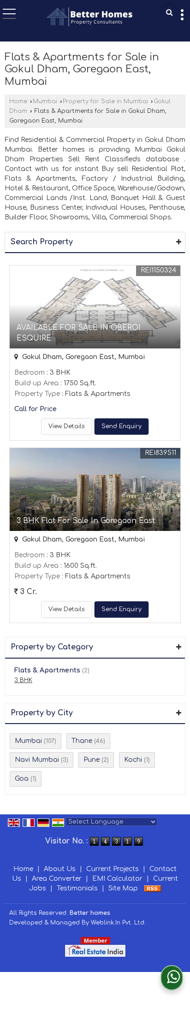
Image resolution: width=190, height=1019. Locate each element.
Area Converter (57, 878)
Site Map (123, 888)
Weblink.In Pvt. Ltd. (118, 922)
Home (18, 101)
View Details (66, 426)
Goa (22, 778)
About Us (60, 869)
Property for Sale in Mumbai (105, 101)
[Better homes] (89, 17)
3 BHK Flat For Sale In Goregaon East (86, 521)
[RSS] (152, 888)
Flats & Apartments (47, 670)
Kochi (133, 759)
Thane (81, 740)
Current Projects (112, 869)
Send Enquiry (121, 426)
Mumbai (45, 101)
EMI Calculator (117, 878)
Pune (91, 759)
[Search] (169, 13)
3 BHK (23, 680)
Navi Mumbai (37, 759)
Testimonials (77, 888)
